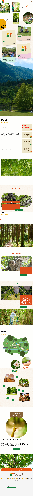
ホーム (3, 478)
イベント (6, 478)
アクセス (6, 481)
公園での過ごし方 (19, 478)
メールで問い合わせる (11, 487)
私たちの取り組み (29, 478)
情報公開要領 (21, 481)
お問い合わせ (12, 481)
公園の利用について (16, 480)
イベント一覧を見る (5, 214)
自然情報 (14, 478)
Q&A (9, 481)
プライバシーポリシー (16, 481)
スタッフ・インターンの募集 (27, 481)
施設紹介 (10, 478)
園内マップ (24, 478)
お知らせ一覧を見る (5, 122)
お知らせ (4, 481)
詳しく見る (17, 210)
